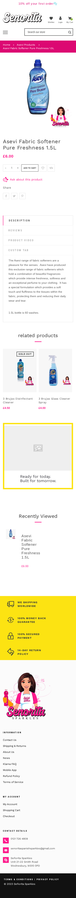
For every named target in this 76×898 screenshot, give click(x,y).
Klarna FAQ (10, 764)
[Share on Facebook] (6, 196)
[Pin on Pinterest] (22, 196)
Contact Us (9, 739)
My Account (10, 804)
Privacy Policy (48, 879)
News (6, 758)
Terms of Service (13, 782)
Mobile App (10, 770)
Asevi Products (26, 44)
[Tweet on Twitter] (14, 196)
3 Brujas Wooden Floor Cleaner (58, 400)
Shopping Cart (11, 810)
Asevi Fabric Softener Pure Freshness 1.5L (28, 48)
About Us (8, 752)
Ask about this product (26, 179)
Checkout (9, 816)
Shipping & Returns (14, 745)
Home (6, 44)
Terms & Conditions (18, 879)
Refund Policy (11, 776)
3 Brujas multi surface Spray (22, 400)
